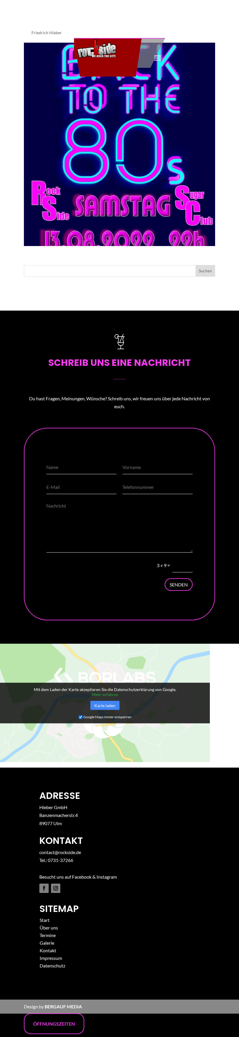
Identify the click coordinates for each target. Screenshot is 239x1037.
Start (45, 920)
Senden (179, 584)
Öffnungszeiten (54, 1023)
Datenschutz (52, 965)
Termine (48, 935)
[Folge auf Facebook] (44, 888)
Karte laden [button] (104, 705)
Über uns (49, 927)
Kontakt (48, 950)
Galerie (47, 943)
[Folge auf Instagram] (55, 888)
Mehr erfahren (105, 694)
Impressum (51, 958)
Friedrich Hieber (46, 32)
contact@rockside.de (60, 852)
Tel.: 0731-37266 (56, 860)
